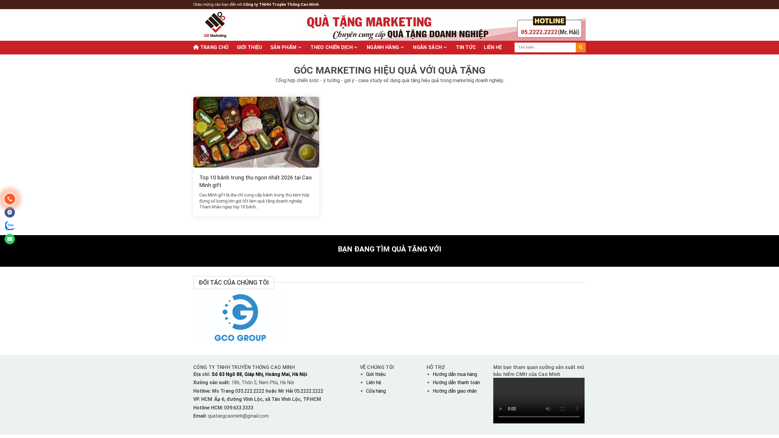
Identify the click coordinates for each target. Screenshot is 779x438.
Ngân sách (427, 47)
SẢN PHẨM (283, 47)
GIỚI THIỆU (249, 47)
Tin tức (466, 47)
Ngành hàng (383, 47)
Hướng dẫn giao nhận (455, 391)
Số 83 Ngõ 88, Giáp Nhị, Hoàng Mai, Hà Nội (259, 374)
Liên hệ (373, 382)
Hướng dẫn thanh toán (456, 382)
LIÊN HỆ (493, 47)
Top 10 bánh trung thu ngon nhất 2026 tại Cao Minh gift (255, 181)
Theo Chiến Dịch (331, 47)
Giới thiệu (376, 374)
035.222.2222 (250, 391)
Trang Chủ (214, 47)
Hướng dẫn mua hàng (455, 374)
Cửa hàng (376, 391)
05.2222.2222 (308, 391)
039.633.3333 (238, 408)
